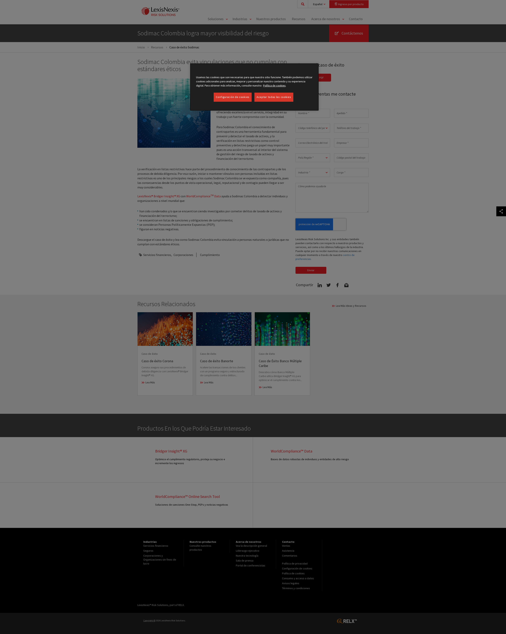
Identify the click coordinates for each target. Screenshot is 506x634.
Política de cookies (274, 85)
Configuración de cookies (232, 97)
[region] (254, 87)
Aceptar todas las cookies (274, 97)
